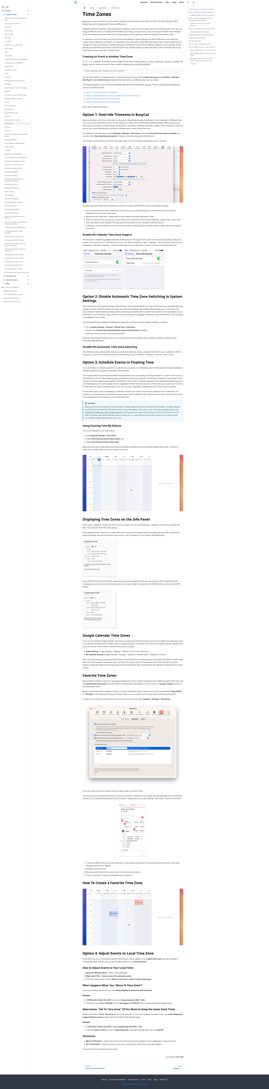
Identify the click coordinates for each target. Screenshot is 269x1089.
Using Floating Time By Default (199, 32)
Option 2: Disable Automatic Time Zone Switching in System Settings (200, 19)
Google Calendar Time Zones (197, 38)
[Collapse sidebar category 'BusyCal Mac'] (28, 14)
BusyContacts (156, 2)
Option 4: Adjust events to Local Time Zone (103, 102)
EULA (143, 1079)
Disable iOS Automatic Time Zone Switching (200, 25)
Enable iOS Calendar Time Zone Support (202, 15)
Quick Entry (89, 61)
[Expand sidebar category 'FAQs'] (28, 283)
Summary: (193, 64)
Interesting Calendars (117, 1079)
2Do (167, 2)
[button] (15, 10)
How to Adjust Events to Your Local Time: (203, 50)
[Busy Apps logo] (76, 2)
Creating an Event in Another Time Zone (200, 9)
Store (181, 2)
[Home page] (85, 8)
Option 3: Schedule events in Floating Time (103, 99)
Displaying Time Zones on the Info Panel (200, 35)
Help (174, 2)
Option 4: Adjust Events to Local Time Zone (201, 47)
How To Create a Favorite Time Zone (199, 44)
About (104, 1079)
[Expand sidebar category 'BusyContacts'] (28, 280)
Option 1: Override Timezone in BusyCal (101, 92)
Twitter (162, 1079)
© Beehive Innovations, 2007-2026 (134, 1084)
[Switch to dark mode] (193, 2)
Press (149, 1079)
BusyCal (144, 2)
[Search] (188, 2)
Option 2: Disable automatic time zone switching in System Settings (113, 95)
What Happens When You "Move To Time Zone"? (203, 54)
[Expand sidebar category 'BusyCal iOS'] (28, 276)
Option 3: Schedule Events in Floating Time (201, 29)
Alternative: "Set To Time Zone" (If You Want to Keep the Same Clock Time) (201, 60)
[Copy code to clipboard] (180, 70)
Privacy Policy (133, 1079)
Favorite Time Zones (194, 41)
